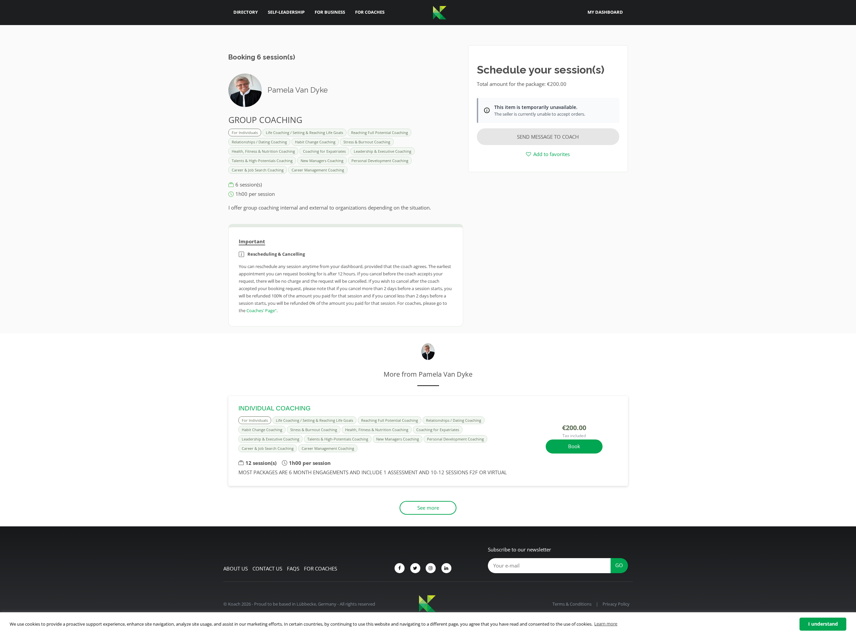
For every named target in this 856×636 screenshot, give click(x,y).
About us (235, 568)
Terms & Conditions (572, 604)
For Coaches (370, 12)
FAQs (293, 568)
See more (428, 507)
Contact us (267, 568)
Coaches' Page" (261, 310)
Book (574, 446)
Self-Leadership (286, 12)
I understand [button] (823, 624)
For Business (330, 12)
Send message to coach (548, 136)
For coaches (320, 568)
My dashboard (605, 12)
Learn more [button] (605, 624)
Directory (245, 12)
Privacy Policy (616, 604)
